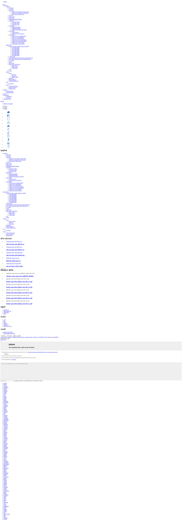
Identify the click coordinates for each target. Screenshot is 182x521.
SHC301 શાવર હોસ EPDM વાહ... (15, 255)
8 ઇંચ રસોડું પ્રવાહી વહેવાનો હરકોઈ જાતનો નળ (20, 59)
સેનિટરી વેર (8, 45)
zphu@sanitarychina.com (9, 333)
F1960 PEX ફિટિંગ (16, 28)
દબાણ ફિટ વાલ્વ (15, 23)
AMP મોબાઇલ (16, 337)
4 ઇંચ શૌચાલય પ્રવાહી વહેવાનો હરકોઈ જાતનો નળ (21, 58)
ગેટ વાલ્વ (11, 9)
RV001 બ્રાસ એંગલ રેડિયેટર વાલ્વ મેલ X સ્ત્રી (19, 281)
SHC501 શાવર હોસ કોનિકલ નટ (15, 244)
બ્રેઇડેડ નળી (12, 56)
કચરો (10, 70)
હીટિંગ (7, 72)
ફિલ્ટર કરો (11, 18)
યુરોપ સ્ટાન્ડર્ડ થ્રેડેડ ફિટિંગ (18, 38)
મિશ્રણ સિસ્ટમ (12, 79)
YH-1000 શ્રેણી (15, 47)
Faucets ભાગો (12, 88)
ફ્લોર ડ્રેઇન (14, 68)
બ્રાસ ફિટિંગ (12, 35)
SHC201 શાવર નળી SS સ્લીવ (14, 266)
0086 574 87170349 (8, 103)
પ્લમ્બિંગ (8, 6)
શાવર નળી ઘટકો (13, 87)
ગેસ (7, 82)
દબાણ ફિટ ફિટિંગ (16, 22)
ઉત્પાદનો (5, 5)
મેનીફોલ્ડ (11, 78)
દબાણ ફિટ (11, 20)
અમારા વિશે (6, 95)
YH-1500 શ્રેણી (15, 54)
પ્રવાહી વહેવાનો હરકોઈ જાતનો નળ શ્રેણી (19, 46)
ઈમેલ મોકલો (3, 339)
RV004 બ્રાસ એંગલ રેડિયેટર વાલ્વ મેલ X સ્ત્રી (19, 298)
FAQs (4, 93)
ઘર (4, 4)
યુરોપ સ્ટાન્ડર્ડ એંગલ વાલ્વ (18, 14)
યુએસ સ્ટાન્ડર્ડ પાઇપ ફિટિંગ (18, 43)
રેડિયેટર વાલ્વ (15, 77)
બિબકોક (11, 15)
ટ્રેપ (10, 69)
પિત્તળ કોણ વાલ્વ (48, 337)
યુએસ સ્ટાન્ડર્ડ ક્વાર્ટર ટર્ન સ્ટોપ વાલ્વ (20, 11)
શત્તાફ (10, 61)
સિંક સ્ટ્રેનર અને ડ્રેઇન (14, 64)
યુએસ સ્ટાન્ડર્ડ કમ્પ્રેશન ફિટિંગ (19, 40)
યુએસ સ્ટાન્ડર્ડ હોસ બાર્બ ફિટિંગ (19, 41)
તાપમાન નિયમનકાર (13, 81)
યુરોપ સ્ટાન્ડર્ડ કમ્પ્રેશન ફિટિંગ (19, 36)
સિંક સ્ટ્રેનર (14, 65)
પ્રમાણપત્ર (9, 96)
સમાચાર (5, 90)
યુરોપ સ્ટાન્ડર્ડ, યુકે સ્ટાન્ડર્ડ (18, 33)
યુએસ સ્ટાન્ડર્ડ (15, 32)
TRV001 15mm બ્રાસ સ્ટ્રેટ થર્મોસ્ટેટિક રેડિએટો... (20, 276)
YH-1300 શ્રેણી (15, 51)
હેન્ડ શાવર (11, 60)
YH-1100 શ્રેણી (15, 49)
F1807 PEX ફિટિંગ (16, 27)
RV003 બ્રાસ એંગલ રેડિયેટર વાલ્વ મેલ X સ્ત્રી (19, 292)
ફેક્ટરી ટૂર (8, 97)
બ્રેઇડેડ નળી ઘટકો (13, 86)
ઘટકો (7, 84)
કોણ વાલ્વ (11, 10)
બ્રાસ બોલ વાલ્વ (28, 337)
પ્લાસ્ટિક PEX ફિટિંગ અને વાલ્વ (19, 29)
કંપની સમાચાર (9, 91)
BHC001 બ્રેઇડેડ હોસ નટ (13, 261)
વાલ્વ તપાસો (12, 17)
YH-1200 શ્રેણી (15, 50)
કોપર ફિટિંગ (12, 31)
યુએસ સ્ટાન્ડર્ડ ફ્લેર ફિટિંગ (18, 42)
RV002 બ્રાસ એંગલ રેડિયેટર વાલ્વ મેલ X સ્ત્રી (19, 287)
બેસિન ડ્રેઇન (15, 67)
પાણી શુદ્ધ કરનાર (7, 326)
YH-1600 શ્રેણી (15, 55)
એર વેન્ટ (14, 74)
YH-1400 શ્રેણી (15, 52)
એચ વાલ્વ (14, 76)
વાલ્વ (10, 73)
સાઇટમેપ (10, 337)
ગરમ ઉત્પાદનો (4, 337)
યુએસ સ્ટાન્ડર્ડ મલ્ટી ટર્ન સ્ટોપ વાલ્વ (20, 13)
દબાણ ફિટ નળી (15, 24)
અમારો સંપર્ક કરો (7, 99)
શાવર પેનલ (11, 63)
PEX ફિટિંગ (11, 26)
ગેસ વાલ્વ (11, 83)
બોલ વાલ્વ (11, 8)
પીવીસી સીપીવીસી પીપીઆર (15, 19)
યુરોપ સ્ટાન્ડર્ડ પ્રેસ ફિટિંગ (18, 37)
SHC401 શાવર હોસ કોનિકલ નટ (15, 250)
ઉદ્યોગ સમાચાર (10, 92)
